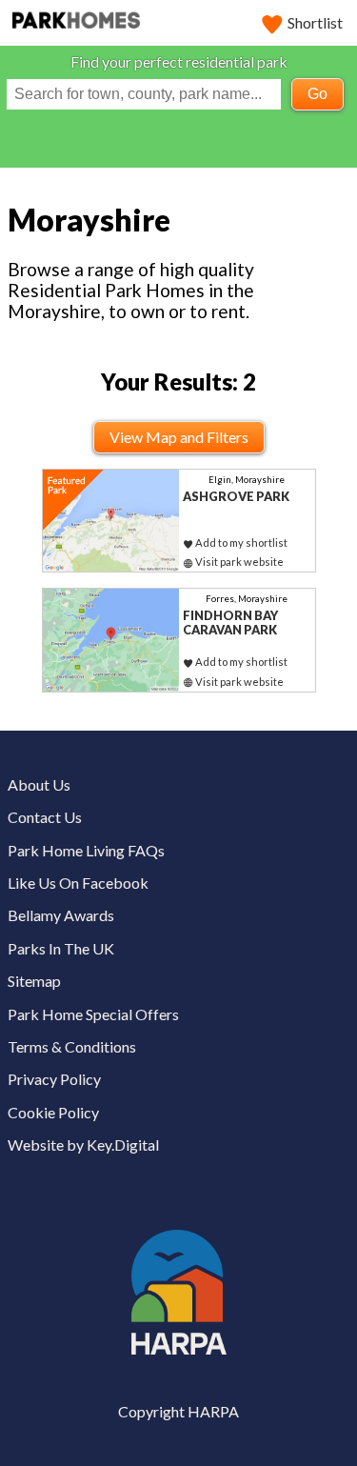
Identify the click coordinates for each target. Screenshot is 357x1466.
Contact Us (45, 817)
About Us (39, 784)
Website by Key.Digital (83, 1144)
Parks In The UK (61, 948)
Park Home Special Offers (93, 1014)
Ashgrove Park (236, 496)
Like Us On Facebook (78, 883)
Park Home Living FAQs (86, 850)
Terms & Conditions (72, 1046)
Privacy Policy (54, 1079)
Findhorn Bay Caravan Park (230, 622)
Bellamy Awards (61, 915)
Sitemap (34, 981)
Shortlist (315, 22)
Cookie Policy (53, 1112)
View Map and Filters (178, 437)
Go (317, 94)
